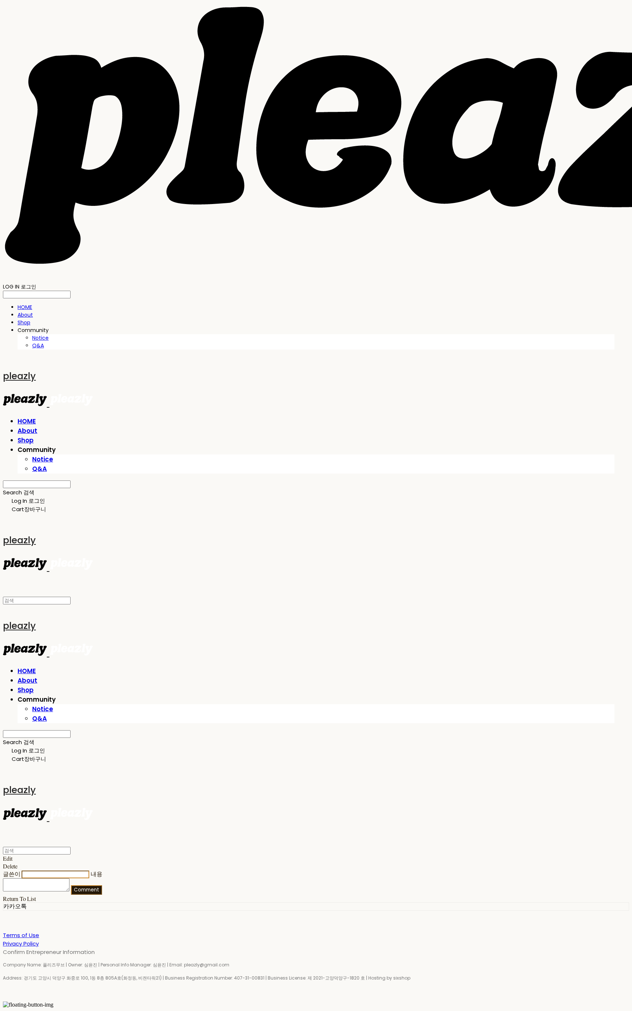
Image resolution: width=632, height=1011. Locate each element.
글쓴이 (11, 874)
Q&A (38, 345)
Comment (86, 889)
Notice (40, 338)
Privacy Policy (21, 943)
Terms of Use (21, 935)
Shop (24, 322)
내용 (96, 874)
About (25, 314)
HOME (25, 307)
